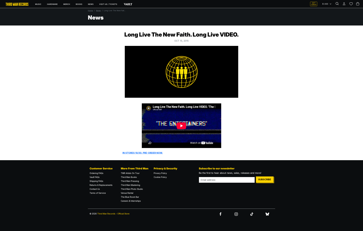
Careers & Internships (131, 201)
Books (79, 4)
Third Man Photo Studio (132, 189)
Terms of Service (98, 193)
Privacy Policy (160, 173)
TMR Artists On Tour (130, 173)
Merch (66, 4)
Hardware (52, 4)
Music (38, 4)
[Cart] (358, 4)
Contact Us (95, 189)
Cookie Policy (160, 177)
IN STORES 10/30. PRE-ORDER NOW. (143, 152)
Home (90, 10)
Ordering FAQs (96, 173)
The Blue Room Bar (130, 197)
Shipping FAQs (96, 181)
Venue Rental (127, 193)
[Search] (337, 4)
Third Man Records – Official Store (113, 213)
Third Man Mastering (130, 185)
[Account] (344, 4)
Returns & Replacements (101, 185)
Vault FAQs (95, 177)
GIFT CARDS (313, 4)
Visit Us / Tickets (108, 4)
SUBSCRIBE (264, 179)
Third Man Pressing (130, 181)
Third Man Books (129, 177)
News (91, 4)
